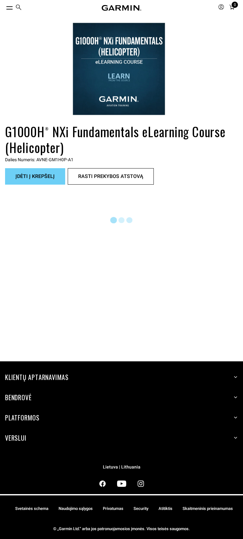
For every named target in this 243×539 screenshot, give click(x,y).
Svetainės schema (31, 508)
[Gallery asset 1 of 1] (119, 69)
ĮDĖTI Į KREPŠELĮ (35, 176)
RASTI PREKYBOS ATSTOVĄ (110, 176)
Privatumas (113, 508)
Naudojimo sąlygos (76, 508)
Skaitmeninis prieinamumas (208, 508)
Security (141, 508)
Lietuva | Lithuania (121, 467)
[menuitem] (18, 8)
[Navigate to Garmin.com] (121, 8)
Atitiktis (165, 508)
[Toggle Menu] (4, 6)
